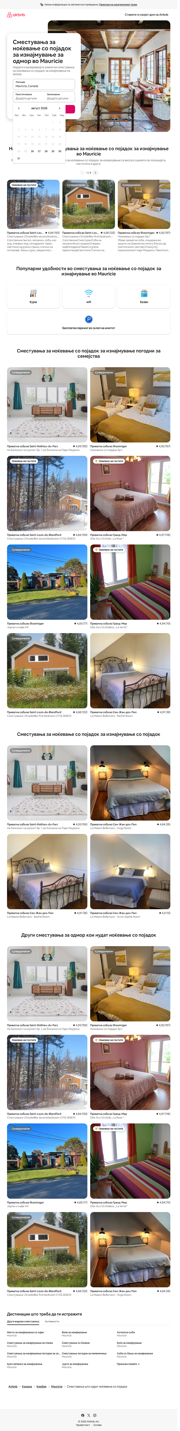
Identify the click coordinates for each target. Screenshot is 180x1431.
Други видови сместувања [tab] (23, 1321)
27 (39, 151)
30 (59, 151)
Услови (97, 1425)
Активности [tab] (52, 1321)
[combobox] (44, 86)
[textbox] (28, 98)
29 (53, 151)
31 (18, 158)
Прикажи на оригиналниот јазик (118, 4)
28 (46, 151)
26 (32, 151)
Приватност (83, 1425)
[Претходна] (82, 173)
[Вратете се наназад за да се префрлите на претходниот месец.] (19, 108)
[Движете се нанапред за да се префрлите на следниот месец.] (59, 108)
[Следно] (95, 173)
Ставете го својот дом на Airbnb (146, 15)
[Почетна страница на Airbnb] (16, 14)
